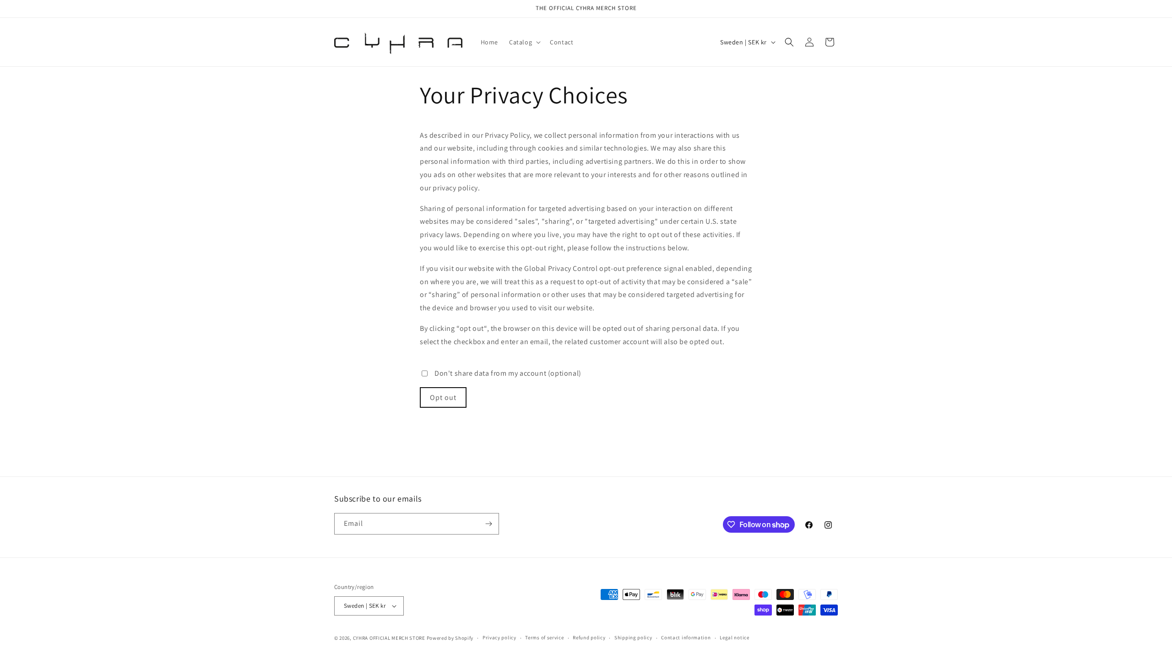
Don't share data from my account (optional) (507, 373)
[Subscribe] (488, 524)
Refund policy (589, 637)
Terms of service (544, 637)
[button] (524, 42)
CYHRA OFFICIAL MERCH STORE (389, 638)
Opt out (443, 397)
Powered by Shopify (450, 638)
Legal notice (734, 637)
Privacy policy (499, 637)
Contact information (686, 637)
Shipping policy (633, 637)
